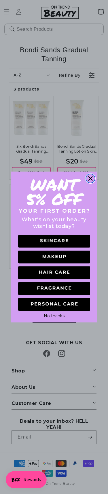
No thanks (54, 315)
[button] (54, 241)
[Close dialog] (90, 178)
